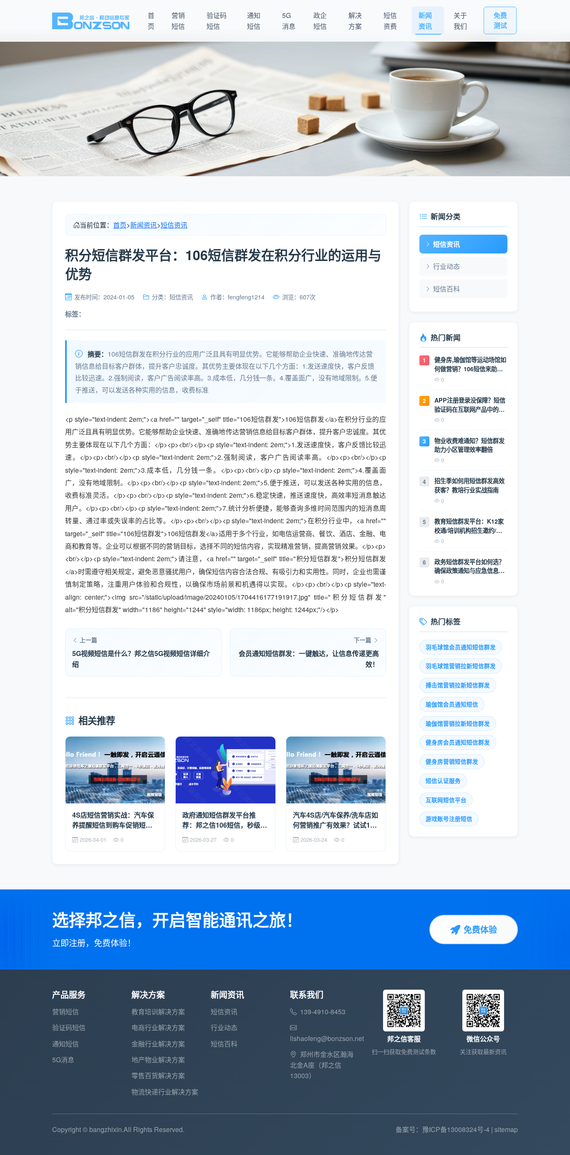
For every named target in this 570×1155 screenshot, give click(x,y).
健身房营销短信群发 (452, 761)
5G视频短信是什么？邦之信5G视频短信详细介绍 (141, 658)
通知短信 (253, 20)
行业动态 (446, 266)
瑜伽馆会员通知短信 (452, 704)
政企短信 (320, 20)
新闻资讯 (425, 20)
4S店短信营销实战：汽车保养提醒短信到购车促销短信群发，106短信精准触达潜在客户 (114, 820)
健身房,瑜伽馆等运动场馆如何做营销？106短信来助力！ (470, 364)
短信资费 (390, 20)
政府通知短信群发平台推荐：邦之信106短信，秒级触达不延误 (224, 820)
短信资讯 (174, 225)
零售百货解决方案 (158, 1075)
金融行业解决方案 (158, 1044)
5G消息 (288, 20)
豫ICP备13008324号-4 (455, 1129)
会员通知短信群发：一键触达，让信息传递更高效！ (309, 658)
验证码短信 (217, 20)
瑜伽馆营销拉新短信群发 (458, 723)
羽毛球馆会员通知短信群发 (461, 647)
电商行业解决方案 (158, 1027)
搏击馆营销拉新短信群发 (458, 685)
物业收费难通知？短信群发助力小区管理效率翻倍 (469, 445)
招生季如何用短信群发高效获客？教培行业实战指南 (469, 485)
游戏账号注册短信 (449, 819)
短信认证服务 (443, 781)
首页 (151, 20)
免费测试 (500, 20)
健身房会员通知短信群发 (458, 742)
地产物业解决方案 (158, 1059)
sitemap (506, 1129)
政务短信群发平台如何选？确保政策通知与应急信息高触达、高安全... (469, 566)
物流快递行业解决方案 (164, 1092)
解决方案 (355, 20)
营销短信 (178, 20)
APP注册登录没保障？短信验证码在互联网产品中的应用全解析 (469, 405)
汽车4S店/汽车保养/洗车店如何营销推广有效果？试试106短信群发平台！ (335, 820)
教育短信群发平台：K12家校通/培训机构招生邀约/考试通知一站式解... (469, 526)
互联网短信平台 (446, 800)
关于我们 (460, 20)
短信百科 (446, 289)
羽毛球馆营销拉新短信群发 (461, 666)
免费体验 (480, 929)
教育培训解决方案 (158, 1011)
